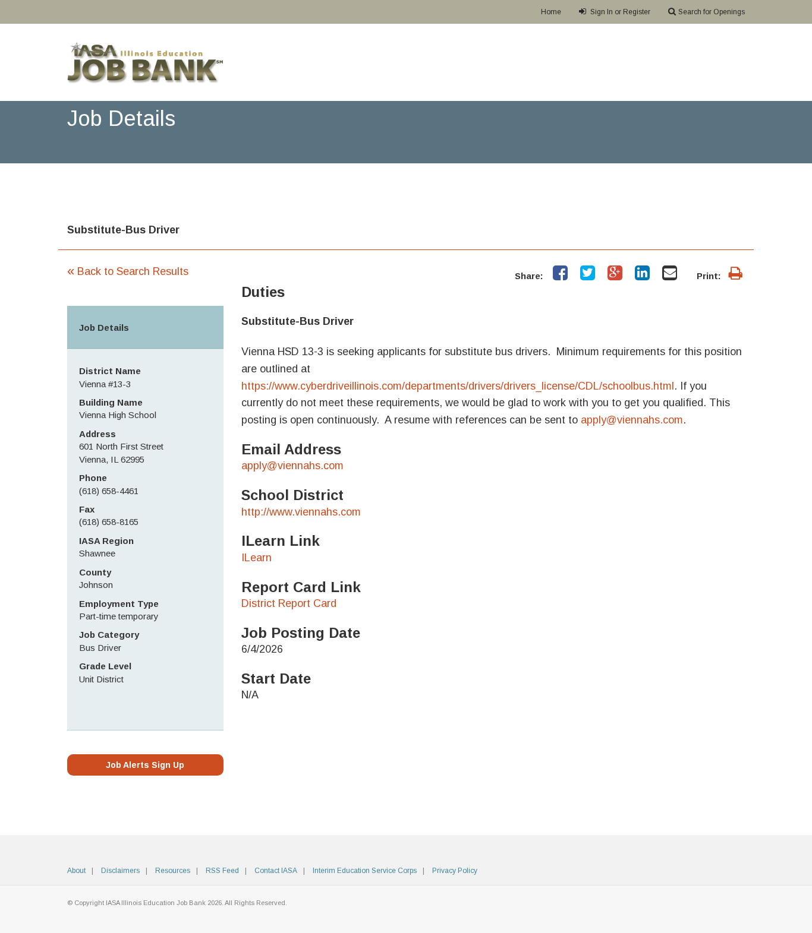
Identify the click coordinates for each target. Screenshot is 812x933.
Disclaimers (120, 870)
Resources (172, 870)
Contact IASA (275, 870)
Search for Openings (711, 12)
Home (551, 12)
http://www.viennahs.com (301, 512)
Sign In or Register (619, 12)
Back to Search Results (127, 271)
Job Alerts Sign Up (145, 765)
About (76, 870)
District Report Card (288, 603)
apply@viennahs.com (292, 466)
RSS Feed (222, 870)
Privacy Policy (454, 870)
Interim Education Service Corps (365, 870)
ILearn (256, 558)
